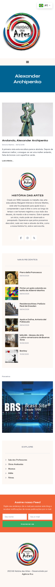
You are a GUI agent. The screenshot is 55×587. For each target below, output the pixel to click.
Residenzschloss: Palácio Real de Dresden (32, 305)
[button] (27, 62)
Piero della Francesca (31, 272)
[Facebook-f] (21, 238)
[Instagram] (27, 238)
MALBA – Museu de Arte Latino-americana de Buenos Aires (35, 337)
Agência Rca (27, 574)
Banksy (23, 351)
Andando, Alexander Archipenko (25, 140)
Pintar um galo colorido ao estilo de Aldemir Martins (33, 289)
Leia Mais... (8, 161)
